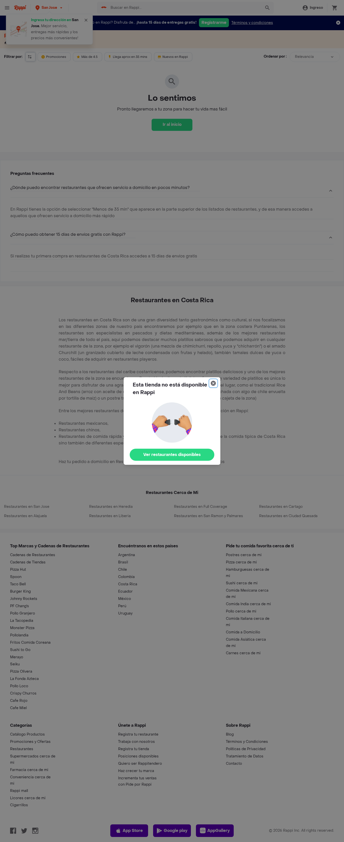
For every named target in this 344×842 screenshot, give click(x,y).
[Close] (213, 383)
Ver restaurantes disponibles (172, 454)
